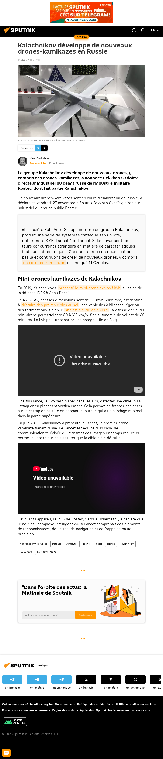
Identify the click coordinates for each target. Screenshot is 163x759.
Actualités (72, 543)
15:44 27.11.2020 (29, 60)
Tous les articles (38, 163)
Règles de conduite (65, 710)
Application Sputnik (93, 710)
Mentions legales (41, 704)
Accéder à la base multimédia (68, 140)
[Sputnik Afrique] (20, 34)
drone (86, 543)
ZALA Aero (26, 551)
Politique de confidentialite (95, 704)
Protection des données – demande (26, 710)
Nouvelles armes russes (33, 543)
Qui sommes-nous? (15, 704)
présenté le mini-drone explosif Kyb (89, 287)
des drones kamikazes (44, 262)
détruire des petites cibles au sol (50, 304)
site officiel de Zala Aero (86, 310)
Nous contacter (65, 704)
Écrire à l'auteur (57, 163)
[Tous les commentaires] (6, 753)
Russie (98, 543)
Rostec (111, 543)
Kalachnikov (127, 543)
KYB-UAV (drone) (47, 551)
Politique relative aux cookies (136, 704)
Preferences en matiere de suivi (130, 710)
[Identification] (134, 30)
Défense (56, 543)
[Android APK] (15, 722)
